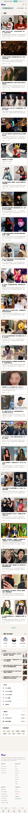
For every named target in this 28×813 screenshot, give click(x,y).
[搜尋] (23, 4)
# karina (18, 733)
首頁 (16, 766)
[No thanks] (23, 1)
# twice (8, 731)
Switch (15, 1)
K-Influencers (4, 768)
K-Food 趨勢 (6, 697)
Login (16, 789)
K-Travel (16, 777)
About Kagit (3, 766)
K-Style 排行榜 (7, 701)
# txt (4, 731)
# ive (23, 733)
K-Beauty (17, 772)
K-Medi (16, 783)
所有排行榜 (3, 789)
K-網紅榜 (6, 704)
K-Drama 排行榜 (7, 694)
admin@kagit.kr (18, 798)
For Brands (3, 770)
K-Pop (16, 768)
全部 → (25, 13)
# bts (13, 731)
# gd (9, 733)
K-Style (16, 779)
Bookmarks (17, 791)
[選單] (26, 4)
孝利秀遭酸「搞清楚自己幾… (7, 8)
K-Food (16, 775)
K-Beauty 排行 (4, 793)
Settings (16, 793)
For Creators (3, 772)
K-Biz (16, 781)
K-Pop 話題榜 (7, 688)
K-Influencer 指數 (4, 802)
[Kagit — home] (3, 4)
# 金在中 (4, 733)
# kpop (13, 733)
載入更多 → (14, 627)
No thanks (20, 1)
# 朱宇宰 (23, 731)
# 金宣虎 (17, 731)
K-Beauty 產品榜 (7, 691)
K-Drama (17, 770)
